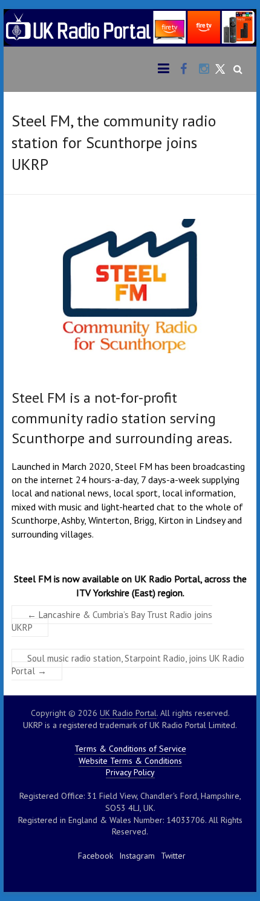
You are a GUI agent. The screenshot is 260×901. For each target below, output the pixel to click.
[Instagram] (204, 69)
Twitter (173, 855)
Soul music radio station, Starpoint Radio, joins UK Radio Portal (127, 664)
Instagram (137, 855)
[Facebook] (183, 69)
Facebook (95, 855)
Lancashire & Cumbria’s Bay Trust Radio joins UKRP (111, 621)
